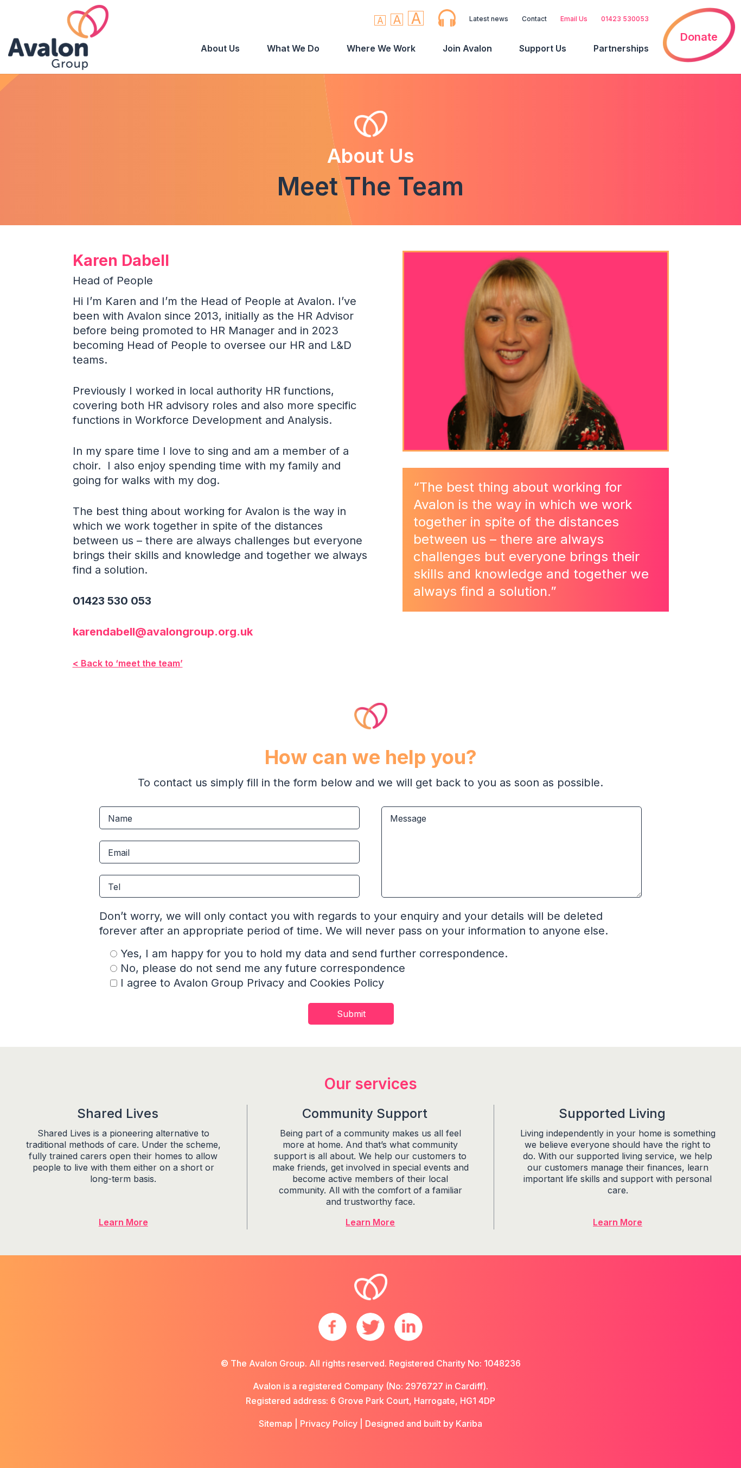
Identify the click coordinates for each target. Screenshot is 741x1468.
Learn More (123, 1222)
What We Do (293, 48)
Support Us (542, 48)
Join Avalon (467, 48)
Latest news (488, 19)
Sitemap (275, 1423)
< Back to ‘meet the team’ (128, 663)
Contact (534, 19)
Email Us (573, 19)
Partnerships (621, 48)
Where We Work (381, 48)
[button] (380, 20)
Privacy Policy (328, 1423)
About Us (220, 48)
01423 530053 (625, 19)
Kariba (469, 1423)
